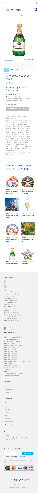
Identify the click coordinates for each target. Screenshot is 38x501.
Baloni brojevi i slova (9, 343)
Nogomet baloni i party (10, 318)
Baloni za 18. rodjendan (10, 351)
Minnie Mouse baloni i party (11, 312)
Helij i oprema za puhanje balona (13, 373)
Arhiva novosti (9, 422)
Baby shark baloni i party (11, 310)
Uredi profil (8, 386)
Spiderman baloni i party (11, 320)
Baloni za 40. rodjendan (10, 355)
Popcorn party (8, 286)
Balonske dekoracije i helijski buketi (14, 347)
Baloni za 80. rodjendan (10, 359)
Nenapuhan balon (13, 90)
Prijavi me (27, 453)
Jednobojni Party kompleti (11, 376)
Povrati (7, 412)
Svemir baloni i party (9, 292)
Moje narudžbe (9, 389)
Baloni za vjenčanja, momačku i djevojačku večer (18, 361)
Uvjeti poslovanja (10, 406)
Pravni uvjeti (25, 488)
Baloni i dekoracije (15, 16)
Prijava (7, 392)
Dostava (7, 409)
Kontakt (7, 415)
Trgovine (7, 403)
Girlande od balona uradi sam (12, 341)
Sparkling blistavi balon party (12, 284)
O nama (7, 418)
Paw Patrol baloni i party (11, 302)
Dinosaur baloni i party (10, 306)
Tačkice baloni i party (10, 316)
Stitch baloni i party (9, 282)
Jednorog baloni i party (10, 300)
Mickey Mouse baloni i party (12, 314)
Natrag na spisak (12, 104)
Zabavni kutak (9, 425)
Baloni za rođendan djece (11, 365)
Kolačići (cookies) (14, 488)
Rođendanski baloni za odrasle (12, 367)
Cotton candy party (9, 288)
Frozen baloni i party (9, 308)
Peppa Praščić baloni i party (12, 290)
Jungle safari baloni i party (11, 294)
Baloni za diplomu (9, 363)
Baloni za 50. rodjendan (10, 357)
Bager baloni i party (9, 298)
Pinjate (6, 371)
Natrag (6, 16)
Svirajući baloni (8, 369)
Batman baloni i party (10, 296)
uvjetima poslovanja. (19, 456)
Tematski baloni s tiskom (11, 339)
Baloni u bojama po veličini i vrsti (13, 337)
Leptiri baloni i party (9, 304)
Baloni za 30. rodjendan (10, 353)
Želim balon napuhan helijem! (17, 88)
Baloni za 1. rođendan (10, 349)
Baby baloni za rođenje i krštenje (13, 345)
